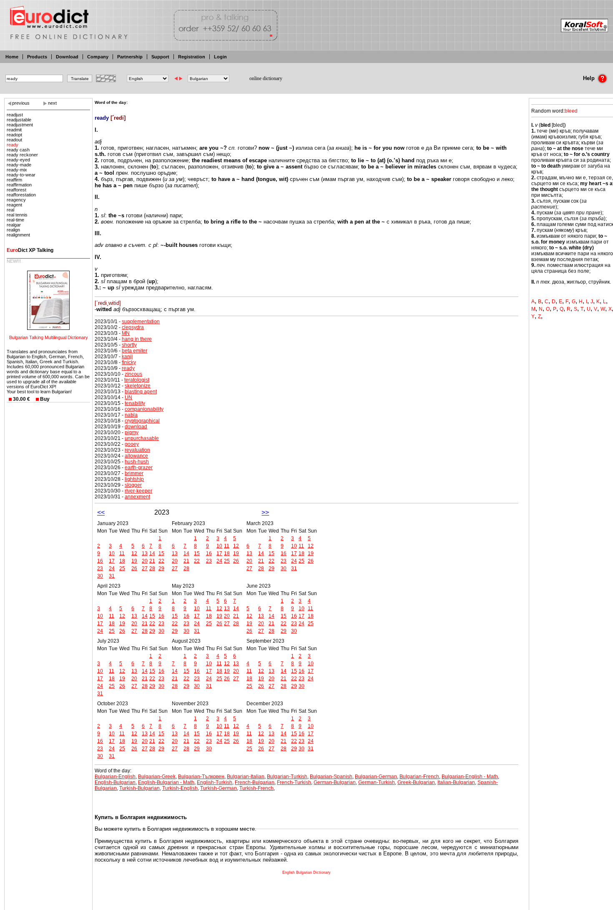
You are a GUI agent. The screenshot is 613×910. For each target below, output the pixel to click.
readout (14, 139)
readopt (14, 134)
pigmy (131, 432)
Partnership (130, 56)
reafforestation (21, 194)
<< (101, 512)
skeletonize (138, 386)
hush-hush (137, 462)
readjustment (20, 124)
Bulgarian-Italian (245, 776)
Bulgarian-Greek (157, 776)
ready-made (19, 164)
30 (100, 576)
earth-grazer (139, 467)
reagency (16, 199)
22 (161, 561)
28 (152, 568)
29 (161, 568)
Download (67, 56)
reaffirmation (19, 184)
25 (122, 568)
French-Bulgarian (254, 782)
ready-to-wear (21, 174)
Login (220, 56)
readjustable (19, 119)
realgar (14, 224)
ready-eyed (18, 159)
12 (134, 553)
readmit (14, 129)
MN (126, 333)
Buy (45, 399)
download (136, 427)
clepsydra (133, 327)
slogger (133, 485)
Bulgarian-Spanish (331, 776)
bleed (571, 111)
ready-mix (17, 169)
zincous (133, 374)
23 (100, 568)
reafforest (16, 189)
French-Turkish (294, 782)
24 (112, 568)
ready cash (18, 149)
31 (112, 576)
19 (134, 561)
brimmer (134, 473)
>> (265, 512)
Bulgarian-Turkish (287, 776)
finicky (129, 362)
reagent (14, 204)
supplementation (141, 321)
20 (145, 561)
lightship (134, 479)
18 (122, 561)
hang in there (137, 339)
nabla (131, 415)
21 (152, 561)
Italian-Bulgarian (456, 782)
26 (134, 568)
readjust (15, 114)
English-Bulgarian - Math (166, 782)
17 (112, 561)
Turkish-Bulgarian (139, 788)
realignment (18, 234)
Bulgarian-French (419, 776)
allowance (136, 456)
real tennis (17, 214)
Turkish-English (180, 788)
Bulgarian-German (376, 776)
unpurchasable (142, 438)
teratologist (136, 380)
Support (160, 56)
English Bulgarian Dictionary (306, 872)
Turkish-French (256, 788)
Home (11, 56)
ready (12, 144)
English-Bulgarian (115, 782)
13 (145, 553)
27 (145, 568)
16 (100, 561)
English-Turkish (214, 782)
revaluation (137, 450)
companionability (144, 409)
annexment (137, 497)
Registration (191, 56)
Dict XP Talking (30, 250)
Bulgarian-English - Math (470, 776)
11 (122, 553)
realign (13, 229)
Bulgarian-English (115, 776)
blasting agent (141, 392)
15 (161, 553)
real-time (15, 219)
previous (21, 103)
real (10, 209)
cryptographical (142, 421)
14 (152, 553)
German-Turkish (376, 782)
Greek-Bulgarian (416, 782)
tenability (135, 403)
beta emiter (134, 351)
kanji (127, 356)
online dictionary (265, 78)
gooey (132, 444)
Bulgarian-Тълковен (201, 776)
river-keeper (138, 491)
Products (37, 56)
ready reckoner (22, 154)
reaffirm (14, 179)
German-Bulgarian (335, 782)
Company (97, 56)
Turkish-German (218, 788)
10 (112, 553)
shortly (129, 345)
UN (128, 397)
